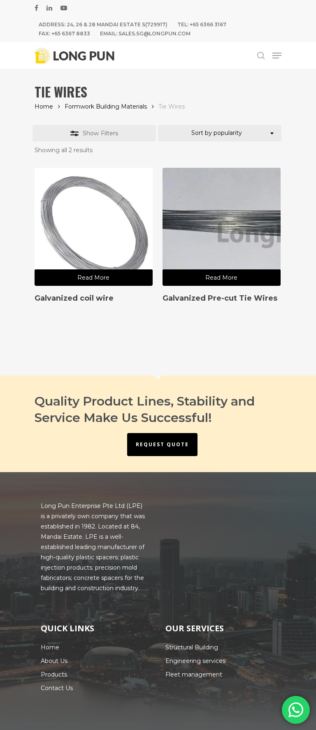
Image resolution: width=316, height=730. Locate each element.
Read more (93, 277)
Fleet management (193, 674)
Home (44, 106)
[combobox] (219, 133)
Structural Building (191, 647)
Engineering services (195, 661)
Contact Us (57, 688)
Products (54, 674)
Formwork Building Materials (106, 106)
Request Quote (162, 444)
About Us (54, 661)
